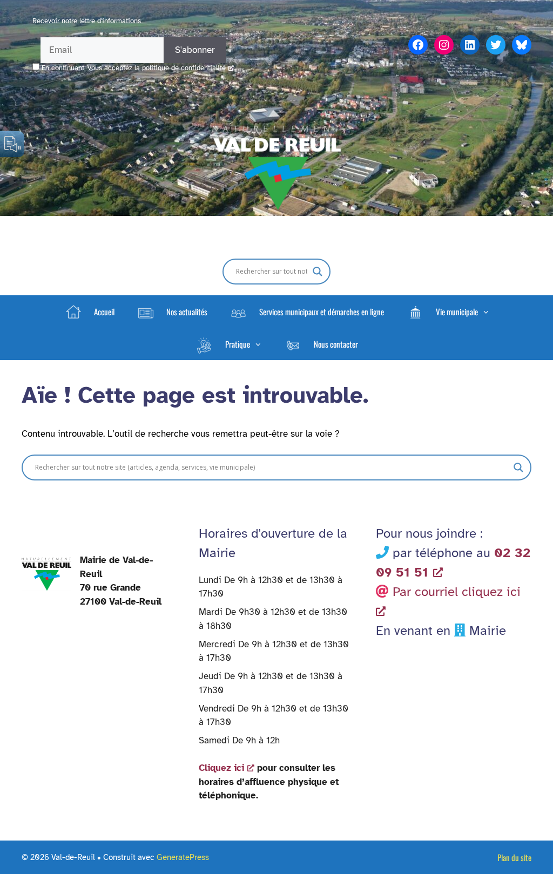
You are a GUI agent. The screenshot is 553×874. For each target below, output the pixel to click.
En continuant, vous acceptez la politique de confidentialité (134, 68)
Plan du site (514, 857)
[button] (448, 311)
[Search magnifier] (317, 271)
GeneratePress (183, 857)
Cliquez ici (221, 768)
